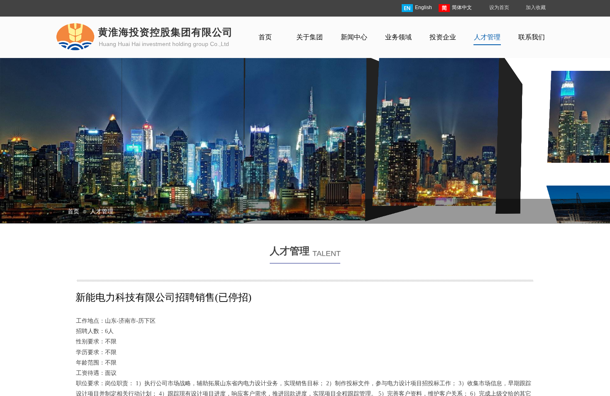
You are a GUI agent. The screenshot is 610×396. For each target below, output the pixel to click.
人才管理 (101, 211)
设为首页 (499, 7)
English (423, 7)
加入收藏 (536, 7)
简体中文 (462, 7)
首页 (73, 211)
